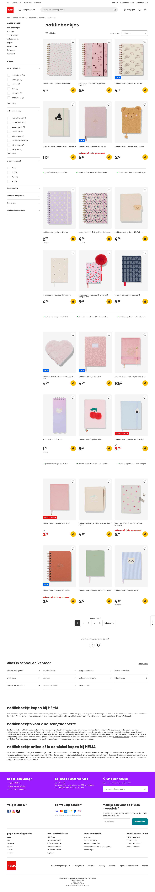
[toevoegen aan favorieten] (73, 42)
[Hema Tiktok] (18, 811)
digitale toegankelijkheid (60, 866)
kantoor (10, 853)
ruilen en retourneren (17, 789)
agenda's (46, 678)
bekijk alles (143, 663)
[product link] (59, 59)
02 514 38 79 (60, 783)
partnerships (88, 850)
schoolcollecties (49, 671)
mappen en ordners (86, 671)
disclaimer (91, 866)
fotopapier (11, 50)
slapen (9, 847)
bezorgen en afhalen (17, 786)
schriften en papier (36, 18)
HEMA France (132, 840)
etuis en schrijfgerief (15, 671)
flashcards (11, 54)
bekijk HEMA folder (54, 843)
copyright (112, 866)
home (9, 18)
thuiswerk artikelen (50, 686)
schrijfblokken (12, 35)
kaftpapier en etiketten (88, 678)
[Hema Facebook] (9, 811)
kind (8, 840)
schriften (10, 31)
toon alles (11, 103)
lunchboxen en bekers (15, 686)
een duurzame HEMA (92, 843)
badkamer (11, 843)
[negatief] (98, 645)
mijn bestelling (14, 783)
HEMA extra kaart (53, 840)
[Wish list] (139, 9)
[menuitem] (8, 2)
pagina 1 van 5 (95, 618)
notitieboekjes (13, 28)
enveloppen (12, 46)
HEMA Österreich (133, 847)
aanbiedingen (84, 686)
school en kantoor (20, 18)
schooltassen (120, 678)
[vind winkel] (144, 789)
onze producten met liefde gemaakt (97, 847)
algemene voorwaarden (129, 866)
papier (10, 43)
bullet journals (13, 39)
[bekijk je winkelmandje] (145, 9)
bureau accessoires (122, 671)
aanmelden (140, 821)
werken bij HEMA (90, 840)
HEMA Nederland (133, 837)
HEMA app (51, 837)
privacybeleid (79, 866)
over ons (87, 837)
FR (8, 2)
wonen (9, 850)
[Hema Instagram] (13, 811)
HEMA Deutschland (134, 843)
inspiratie (50, 853)
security (102, 866)
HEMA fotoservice (54, 850)
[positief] (92, 645)
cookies (145, 866)
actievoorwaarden (54, 847)
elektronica (11, 678)
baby (9, 837)
